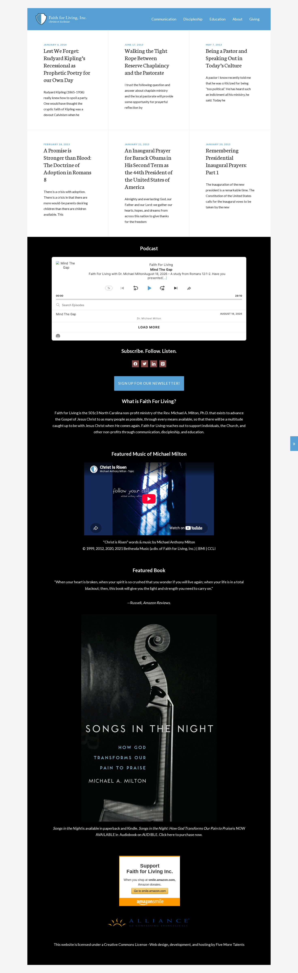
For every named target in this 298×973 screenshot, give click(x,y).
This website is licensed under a (79, 944)
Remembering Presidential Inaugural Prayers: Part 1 (226, 161)
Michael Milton (60, 19)
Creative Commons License (125, 944)
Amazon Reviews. (157, 602)
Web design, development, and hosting (180, 944)
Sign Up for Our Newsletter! (149, 383)
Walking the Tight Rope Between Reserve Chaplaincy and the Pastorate (147, 61)
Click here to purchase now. (180, 834)
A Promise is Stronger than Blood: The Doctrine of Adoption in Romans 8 (67, 164)
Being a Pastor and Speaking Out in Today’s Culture (226, 58)
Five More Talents (230, 944)
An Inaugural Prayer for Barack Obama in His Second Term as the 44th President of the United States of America (149, 168)
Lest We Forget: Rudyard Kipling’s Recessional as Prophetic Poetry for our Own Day (67, 65)
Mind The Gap (66, 314)
